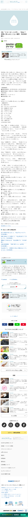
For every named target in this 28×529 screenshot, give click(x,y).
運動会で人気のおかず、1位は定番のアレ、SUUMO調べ (14, 241)
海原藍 (26, 344)
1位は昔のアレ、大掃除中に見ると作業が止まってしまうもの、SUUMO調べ (14, 249)
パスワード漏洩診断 (4, 489)
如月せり (25, 383)
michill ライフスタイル (23, 337)
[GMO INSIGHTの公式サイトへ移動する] (14, 480)
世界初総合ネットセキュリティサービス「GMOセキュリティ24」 (11, 487)
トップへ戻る (13, 316)
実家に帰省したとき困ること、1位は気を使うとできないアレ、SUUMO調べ (14, 237)
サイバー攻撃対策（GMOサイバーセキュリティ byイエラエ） (11, 494)
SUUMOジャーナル (6, 226)
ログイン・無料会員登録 (14, 432)
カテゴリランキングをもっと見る (14, 370)
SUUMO (5, 40)
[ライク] (26, 1)
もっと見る (14, 415)
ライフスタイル (15, 9)
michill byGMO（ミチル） (6, 9)
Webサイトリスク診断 (12, 489)
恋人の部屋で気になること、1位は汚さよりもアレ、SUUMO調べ (14, 233)
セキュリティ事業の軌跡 (5, 497)
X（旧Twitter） (14, 279)
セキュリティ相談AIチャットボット (7, 490)
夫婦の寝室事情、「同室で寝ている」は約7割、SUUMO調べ (13, 245)
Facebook (4, 279)
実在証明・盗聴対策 (4, 492)
